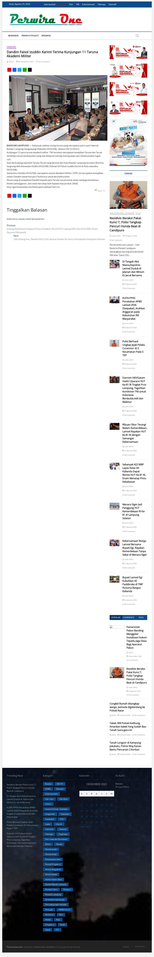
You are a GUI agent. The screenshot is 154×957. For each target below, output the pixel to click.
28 (87, 822)
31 (101, 822)
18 (106, 810)
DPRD (48, 789)
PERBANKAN (64, 909)
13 (82, 810)
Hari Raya (63, 799)
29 (92, 822)
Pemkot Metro (51, 889)
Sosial (47, 929)
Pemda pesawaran (52, 859)
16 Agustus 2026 (130, 600)
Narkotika (49, 829)
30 (96, 822)
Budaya (48, 784)
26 (111, 816)
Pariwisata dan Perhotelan (56, 839)
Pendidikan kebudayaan (55, 899)
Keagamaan (50, 814)
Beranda (13, 35)
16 (96, 810)
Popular (115, 617)
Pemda (59, 844)
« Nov (82, 826)
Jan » (88, 826)
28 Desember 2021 (26, 61)
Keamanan (65, 814)
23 (96, 816)
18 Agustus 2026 (130, 327)
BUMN (60, 784)
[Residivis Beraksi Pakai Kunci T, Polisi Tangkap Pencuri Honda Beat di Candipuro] (128, 195)
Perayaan (49, 909)
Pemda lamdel (51, 849)
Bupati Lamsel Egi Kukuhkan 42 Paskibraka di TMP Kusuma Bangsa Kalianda (132, 584)
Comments (128, 617)
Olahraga (102, 4)
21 (87, 816)
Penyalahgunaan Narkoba (55, 904)
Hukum (48, 804)
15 (92, 810)
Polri (71, 4)
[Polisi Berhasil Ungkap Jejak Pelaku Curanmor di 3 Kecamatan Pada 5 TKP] (114, 343)
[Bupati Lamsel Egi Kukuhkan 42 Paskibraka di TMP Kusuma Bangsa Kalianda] (114, 579)
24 (101, 816)
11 (106, 805)
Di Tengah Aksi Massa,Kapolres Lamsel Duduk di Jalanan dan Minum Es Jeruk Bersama (133, 268)
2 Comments (133, 660)
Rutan (62, 924)
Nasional (37, 4)
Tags (141, 617)
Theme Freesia (39, 947)
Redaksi (46, 35)
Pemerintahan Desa (53, 879)
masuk (21, 219)
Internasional (49, 4)
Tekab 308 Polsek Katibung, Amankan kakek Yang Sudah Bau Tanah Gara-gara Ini (128, 726)
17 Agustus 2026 (130, 411)
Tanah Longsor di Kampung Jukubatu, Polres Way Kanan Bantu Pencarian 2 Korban (125, 746)
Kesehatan (49, 819)
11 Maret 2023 (124, 715)
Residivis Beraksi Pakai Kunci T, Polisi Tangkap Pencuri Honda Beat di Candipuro (125, 224)
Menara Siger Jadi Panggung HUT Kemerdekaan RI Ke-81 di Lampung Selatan (133, 511)
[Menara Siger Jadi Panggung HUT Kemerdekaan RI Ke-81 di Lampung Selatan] (114, 506)
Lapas (47, 824)
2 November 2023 (135, 656)
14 (87, 810)
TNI (77, 4)
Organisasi (63, 834)
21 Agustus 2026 (131, 236)
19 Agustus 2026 (130, 284)
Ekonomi (60, 789)
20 (82, 816)
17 (101, 810)
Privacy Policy (30, 35)
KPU (62, 819)
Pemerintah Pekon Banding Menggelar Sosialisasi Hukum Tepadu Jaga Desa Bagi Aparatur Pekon (136, 637)
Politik (48, 919)
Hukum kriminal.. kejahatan (122, 213)
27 (82, 822)
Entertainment (88, 4)
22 (92, 816)
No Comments (44, 61)
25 (106, 816)
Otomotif (112, 4)
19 (111, 810)
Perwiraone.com (14, 947)
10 (101, 805)
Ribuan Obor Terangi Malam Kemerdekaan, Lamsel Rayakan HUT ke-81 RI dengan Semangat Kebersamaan (134, 433)
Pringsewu (49, 924)
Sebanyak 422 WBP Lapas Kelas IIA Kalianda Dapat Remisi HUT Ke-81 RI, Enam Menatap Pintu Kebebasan (134, 473)
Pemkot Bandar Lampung (55, 884)
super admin (116, 236)
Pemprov (67, 889)
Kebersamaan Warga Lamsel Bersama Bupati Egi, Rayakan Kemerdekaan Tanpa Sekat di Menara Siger (134, 547)
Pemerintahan (51, 874)
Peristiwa (62, 4)
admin (11, 61)
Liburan (59, 824)
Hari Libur (49, 799)
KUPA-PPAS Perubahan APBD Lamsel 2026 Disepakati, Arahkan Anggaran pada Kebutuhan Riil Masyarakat (133, 308)
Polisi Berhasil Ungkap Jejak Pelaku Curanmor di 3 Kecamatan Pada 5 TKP (133, 348)
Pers (61, 914)
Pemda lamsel (51, 854)
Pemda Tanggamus (53, 869)
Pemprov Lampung (53, 894)
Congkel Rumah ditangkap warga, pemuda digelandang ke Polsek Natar (127, 707)
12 (111, 805)
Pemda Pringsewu (52, 864)
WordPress (50, 947)
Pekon (48, 844)
